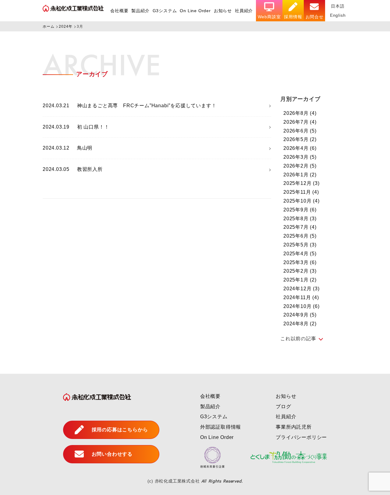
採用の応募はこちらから (120, 429)
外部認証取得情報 (220, 427)
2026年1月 (300, 174)
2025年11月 (301, 192)
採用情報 (293, 16)
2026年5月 (300, 139)
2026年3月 (300, 157)
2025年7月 (300, 227)
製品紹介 (140, 10)
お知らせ (223, 10)
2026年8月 (300, 113)
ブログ (283, 406)
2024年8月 (300, 323)
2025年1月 (300, 279)
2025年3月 (300, 262)
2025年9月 (300, 209)
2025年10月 (301, 200)
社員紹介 (244, 10)
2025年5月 (300, 244)
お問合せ (315, 16)
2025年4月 (300, 253)
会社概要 (119, 10)
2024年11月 (301, 297)
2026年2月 (300, 165)
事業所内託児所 (294, 427)
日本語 (337, 6)
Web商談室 (269, 16)
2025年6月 (300, 236)
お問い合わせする (112, 454)
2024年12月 (301, 288)
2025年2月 (300, 271)
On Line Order (195, 10)
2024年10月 (301, 306)
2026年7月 (300, 122)
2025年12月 (301, 183)
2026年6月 (300, 130)
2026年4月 (300, 148)
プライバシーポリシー (301, 437)
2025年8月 (300, 218)
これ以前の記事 (298, 338)
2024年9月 (300, 314)
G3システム (165, 10)
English (338, 15)
